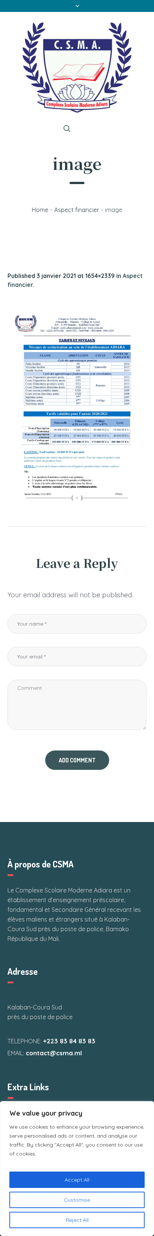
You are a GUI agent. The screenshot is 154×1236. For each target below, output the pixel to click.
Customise (77, 1200)
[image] (77, 406)
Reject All (77, 1220)
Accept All (77, 1179)
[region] (77, 1168)
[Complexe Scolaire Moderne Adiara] (77, 67)
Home (40, 210)
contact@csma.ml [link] (54, 1053)
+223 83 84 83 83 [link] (69, 1041)
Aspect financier (76, 210)
